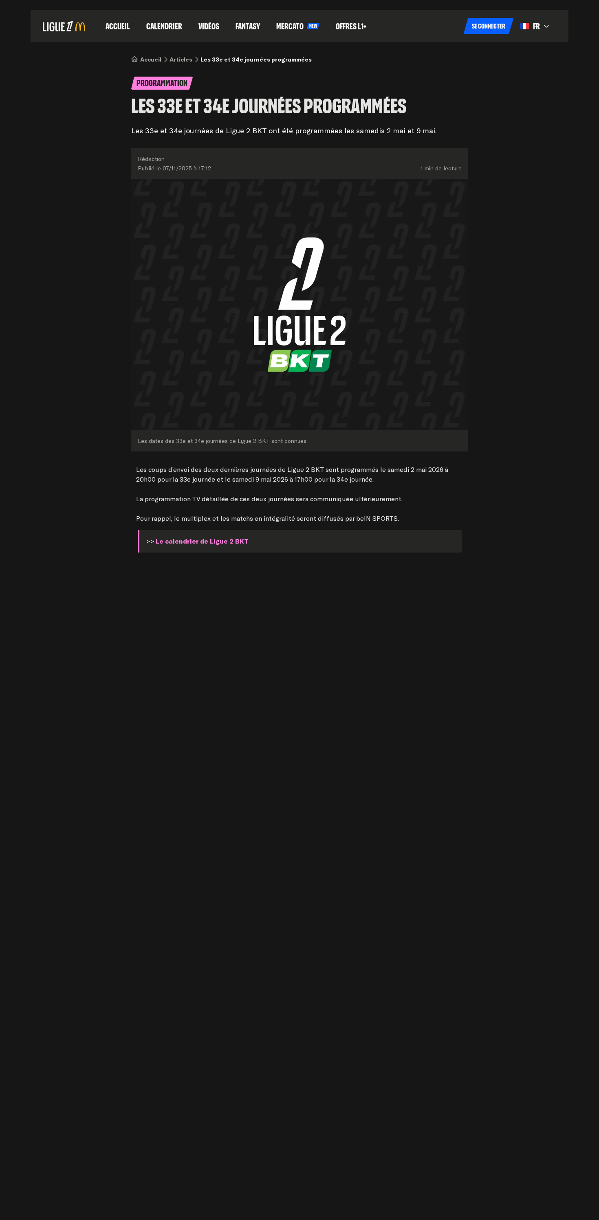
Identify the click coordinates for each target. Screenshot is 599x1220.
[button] (488, 26)
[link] (150, 59)
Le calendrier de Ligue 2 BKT (202, 541)
